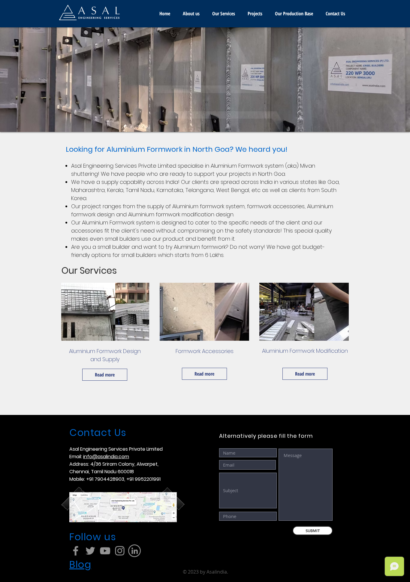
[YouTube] (105, 550)
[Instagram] (119, 550)
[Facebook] (75, 550)
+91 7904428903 (105, 479)
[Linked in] (134, 550)
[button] (205, 79)
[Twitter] (90, 550)
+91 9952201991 (143, 479)
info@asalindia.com (106, 456)
